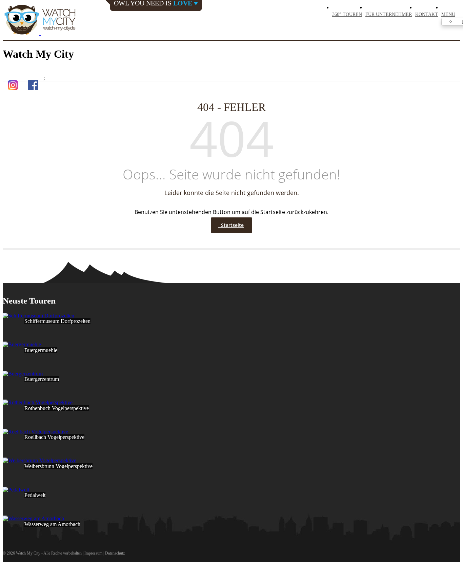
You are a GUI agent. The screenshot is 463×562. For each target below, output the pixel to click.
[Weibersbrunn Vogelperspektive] (39, 460)
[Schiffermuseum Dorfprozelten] (38, 315)
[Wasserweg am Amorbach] (33, 518)
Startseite (231, 225)
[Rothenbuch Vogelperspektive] (38, 402)
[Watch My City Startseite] (40, 20)
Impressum (93, 553)
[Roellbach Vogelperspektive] (35, 431)
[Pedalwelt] (16, 489)
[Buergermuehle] (22, 344)
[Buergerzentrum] (23, 373)
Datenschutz (115, 553)
